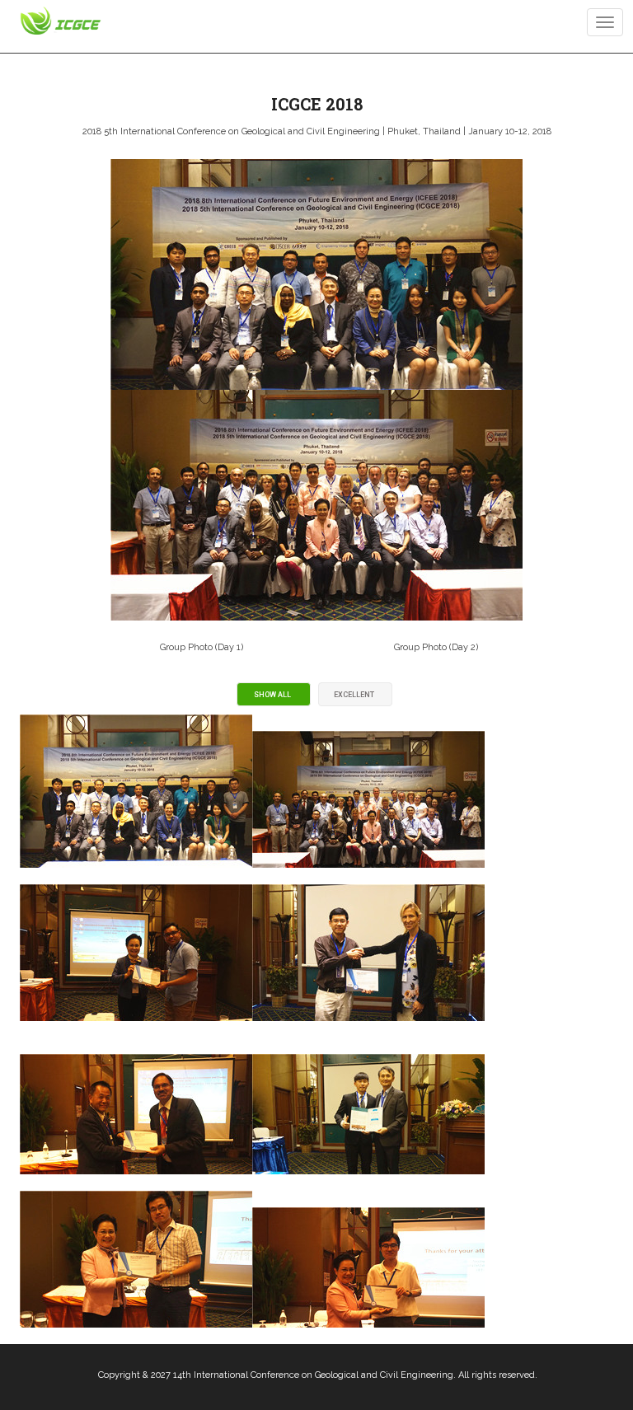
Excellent (354, 695)
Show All (272, 695)
